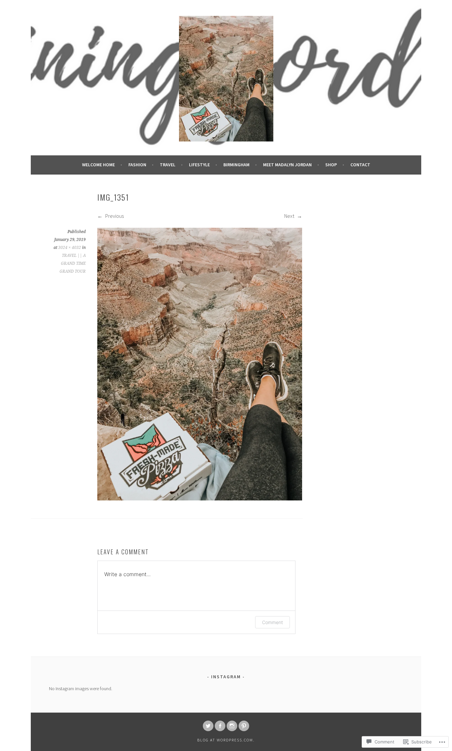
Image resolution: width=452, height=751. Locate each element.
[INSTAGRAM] (232, 726)
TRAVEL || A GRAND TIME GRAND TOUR (73, 263)
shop (331, 165)
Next (289, 216)
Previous (114, 216)
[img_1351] (199, 498)
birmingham (236, 165)
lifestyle (199, 165)
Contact (360, 165)
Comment (272, 622)
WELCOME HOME (98, 165)
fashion (137, 165)
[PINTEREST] (244, 726)
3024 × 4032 (69, 247)
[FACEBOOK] (220, 726)
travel (167, 165)
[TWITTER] (208, 726)
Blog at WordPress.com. (226, 739)
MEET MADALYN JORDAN (287, 165)
